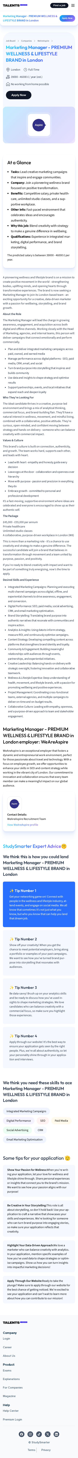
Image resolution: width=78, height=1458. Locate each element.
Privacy (46, 1450)
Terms (31, 1450)
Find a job (59, 5)
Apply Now (67, 18)
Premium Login (12, 1419)
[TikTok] (39, 1434)
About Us (9, 1356)
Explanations (11, 1379)
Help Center (11, 1411)
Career (7, 1347)
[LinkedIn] (56, 1434)
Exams (7, 1370)
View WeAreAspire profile (22, 825)
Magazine (9, 1396)
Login (6, 1338)
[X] (48, 1434)
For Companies (13, 1387)
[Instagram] (30, 1434)
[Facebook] (21, 1434)
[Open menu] (73, 5)
